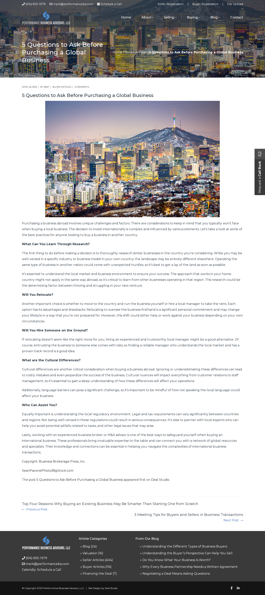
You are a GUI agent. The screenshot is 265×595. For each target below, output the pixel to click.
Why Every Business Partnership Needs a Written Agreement (190, 567)
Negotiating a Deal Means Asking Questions (176, 573)
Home (117, 52)
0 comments (82, 87)
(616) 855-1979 (35, 4)
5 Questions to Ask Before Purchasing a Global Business (79, 480)
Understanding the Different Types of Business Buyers (184, 546)
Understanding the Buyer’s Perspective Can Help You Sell (187, 553)
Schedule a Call (111, 4)
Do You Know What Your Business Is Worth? (176, 560)
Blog (86, 546)
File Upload (235, 4)
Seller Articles (93, 560)
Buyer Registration (205, 4)
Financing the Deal (97, 573)
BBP (46, 87)
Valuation (90, 553)
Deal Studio (160, 480)
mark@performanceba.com (73, 4)
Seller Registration (171, 4)
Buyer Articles (136, 52)
